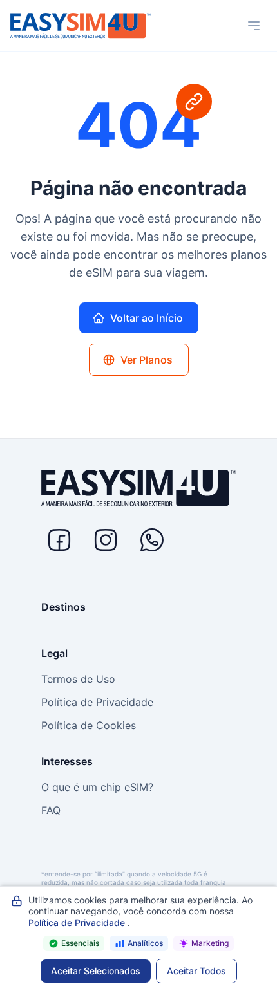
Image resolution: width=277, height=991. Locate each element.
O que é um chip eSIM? (97, 787)
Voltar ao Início (146, 317)
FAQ (51, 810)
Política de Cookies (88, 725)
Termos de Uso (78, 678)
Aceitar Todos (196, 970)
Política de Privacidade (97, 702)
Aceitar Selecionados (95, 970)
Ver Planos (146, 359)
